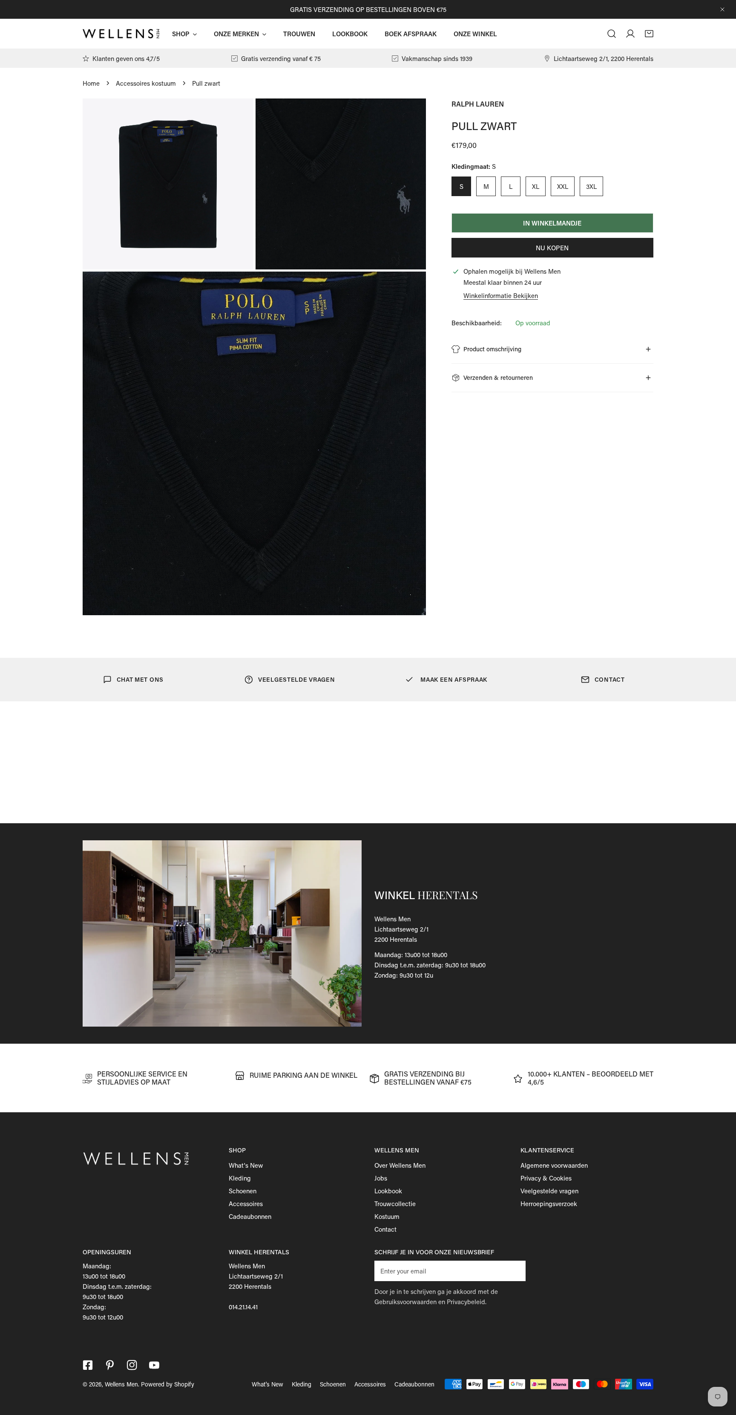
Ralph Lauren (477, 103)
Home (91, 83)
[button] (649, 33)
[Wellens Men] (121, 33)
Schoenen (242, 1190)
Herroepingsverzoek (548, 1203)
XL (535, 186)
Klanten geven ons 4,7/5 (126, 58)
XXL (562, 186)
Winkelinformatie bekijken (500, 295)
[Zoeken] (611, 33)
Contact (385, 1229)
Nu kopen (552, 247)
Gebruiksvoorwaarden (405, 1301)
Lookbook (388, 1190)
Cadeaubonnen (250, 1216)
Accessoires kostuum (146, 83)
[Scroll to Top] (720, 1369)
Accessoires (246, 1203)
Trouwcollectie (395, 1203)
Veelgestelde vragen (549, 1190)
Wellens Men (121, 1384)
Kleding (240, 1178)
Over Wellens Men (400, 1165)
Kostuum (387, 1216)
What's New (246, 1165)
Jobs (380, 1178)
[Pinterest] (110, 1365)
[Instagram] (132, 1365)
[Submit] (514, 1270)
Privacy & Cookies (546, 1178)
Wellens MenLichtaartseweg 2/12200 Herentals (401, 928)
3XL (591, 186)
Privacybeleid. (466, 1301)
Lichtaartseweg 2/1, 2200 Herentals (603, 58)
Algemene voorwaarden (554, 1165)
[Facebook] (88, 1365)
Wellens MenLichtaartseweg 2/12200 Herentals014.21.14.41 (256, 1286)
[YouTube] (154, 1365)
